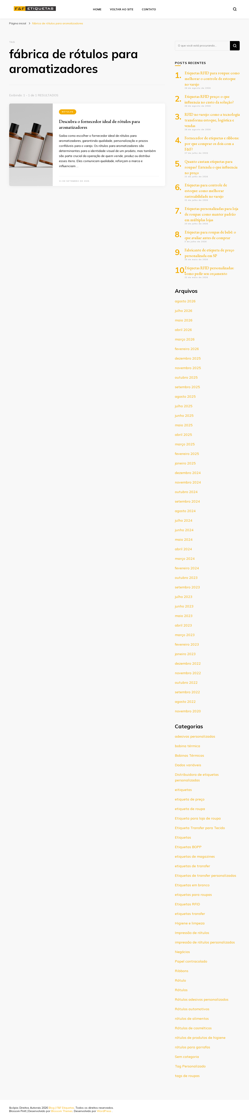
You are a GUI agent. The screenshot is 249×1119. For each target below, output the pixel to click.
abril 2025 (183, 434)
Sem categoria (187, 1056)
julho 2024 (183, 520)
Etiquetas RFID (187, 904)
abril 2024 (183, 549)
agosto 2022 (185, 701)
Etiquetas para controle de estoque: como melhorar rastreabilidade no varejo (206, 191)
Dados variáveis (188, 765)
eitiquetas (183, 789)
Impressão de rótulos (192, 932)
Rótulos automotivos (192, 1009)
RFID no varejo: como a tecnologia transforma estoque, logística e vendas (212, 120)
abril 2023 (183, 625)
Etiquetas (183, 837)
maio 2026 (184, 320)
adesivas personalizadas (195, 736)
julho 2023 (183, 596)
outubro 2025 (186, 377)
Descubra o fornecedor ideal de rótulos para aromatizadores (99, 124)
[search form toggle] (235, 9)
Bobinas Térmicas (189, 755)
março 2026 (185, 339)
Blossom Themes (62, 1111)
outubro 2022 (186, 682)
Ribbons (181, 971)
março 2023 (185, 635)
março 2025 (185, 444)
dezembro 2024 (188, 472)
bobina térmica (187, 746)
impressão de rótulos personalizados (205, 942)
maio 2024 (184, 539)
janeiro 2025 (185, 463)
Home (97, 9)
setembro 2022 (187, 692)
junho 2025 (184, 415)
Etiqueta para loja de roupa (198, 818)
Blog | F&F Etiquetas (61, 1107)
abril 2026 (183, 329)
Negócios (182, 952)
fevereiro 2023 (187, 644)
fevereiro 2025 (187, 453)
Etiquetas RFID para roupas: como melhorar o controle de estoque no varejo (212, 78)
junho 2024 (184, 530)
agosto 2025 (185, 396)
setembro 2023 (187, 587)
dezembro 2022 (188, 663)
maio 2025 (184, 425)
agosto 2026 (185, 301)
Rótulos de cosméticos (193, 1028)
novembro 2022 (188, 673)
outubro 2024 (186, 492)
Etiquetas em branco (192, 885)
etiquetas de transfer (192, 866)
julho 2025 (183, 406)
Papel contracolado (191, 961)
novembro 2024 (188, 482)
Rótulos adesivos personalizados (201, 999)
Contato (149, 9)
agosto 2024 (185, 511)
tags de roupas (187, 1075)
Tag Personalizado (190, 1066)
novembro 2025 (188, 368)
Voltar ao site (121, 9)
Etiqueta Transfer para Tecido (200, 828)
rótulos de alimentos (192, 1018)
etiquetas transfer (190, 913)
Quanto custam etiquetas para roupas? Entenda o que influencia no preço (211, 167)
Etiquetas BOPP (188, 847)
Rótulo (180, 980)
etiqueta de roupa (190, 809)
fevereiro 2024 (187, 568)
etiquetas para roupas (193, 894)
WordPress (104, 1111)
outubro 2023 (186, 577)
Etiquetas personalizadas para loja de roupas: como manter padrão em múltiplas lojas (211, 214)
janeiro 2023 (185, 654)
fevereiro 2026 (187, 349)
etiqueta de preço (189, 799)
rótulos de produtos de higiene (200, 1037)
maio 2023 (184, 615)
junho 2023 (184, 606)
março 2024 (185, 558)
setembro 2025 (187, 387)
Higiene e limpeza (190, 923)
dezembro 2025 (188, 358)
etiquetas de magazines (195, 856)
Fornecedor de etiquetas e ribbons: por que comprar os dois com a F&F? (212, 143)
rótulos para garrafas (192, 1047)
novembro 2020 (188, 711)
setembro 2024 (187, 501)
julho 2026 (183, 310)
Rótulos (67, 112)
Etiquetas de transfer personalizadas (205, 875)
